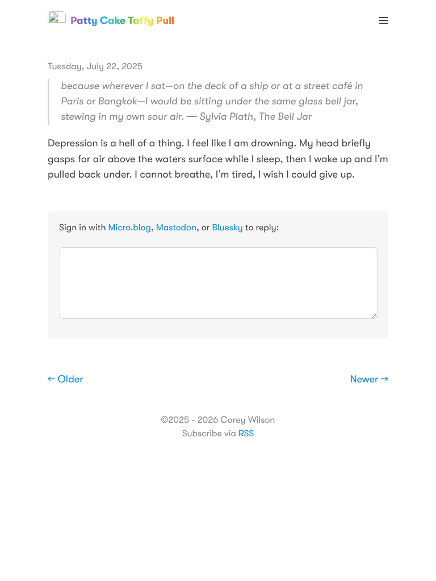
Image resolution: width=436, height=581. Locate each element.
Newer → (369, 379)
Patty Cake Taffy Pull (122, 20)
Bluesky (227, 227)
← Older (65, 379)
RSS (246, 433)
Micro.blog (129, 227)
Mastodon (176, 227)
